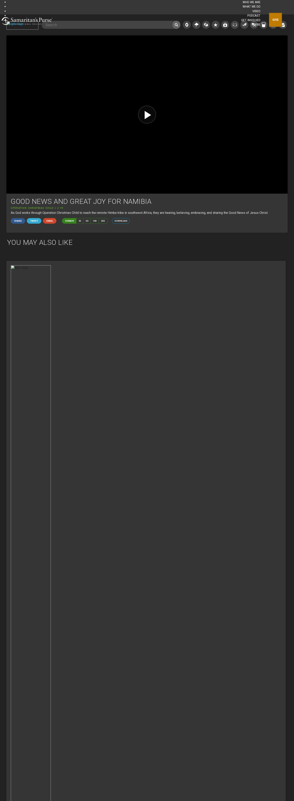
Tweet (34, 221)
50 (87, 221)
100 (94, 221)
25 (80, 221)
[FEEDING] (283, 25)
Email (49, 221)
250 (103, 221)
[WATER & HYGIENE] (264, 25)
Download (121, 221)
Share (18, 221)
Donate (69, 221)
